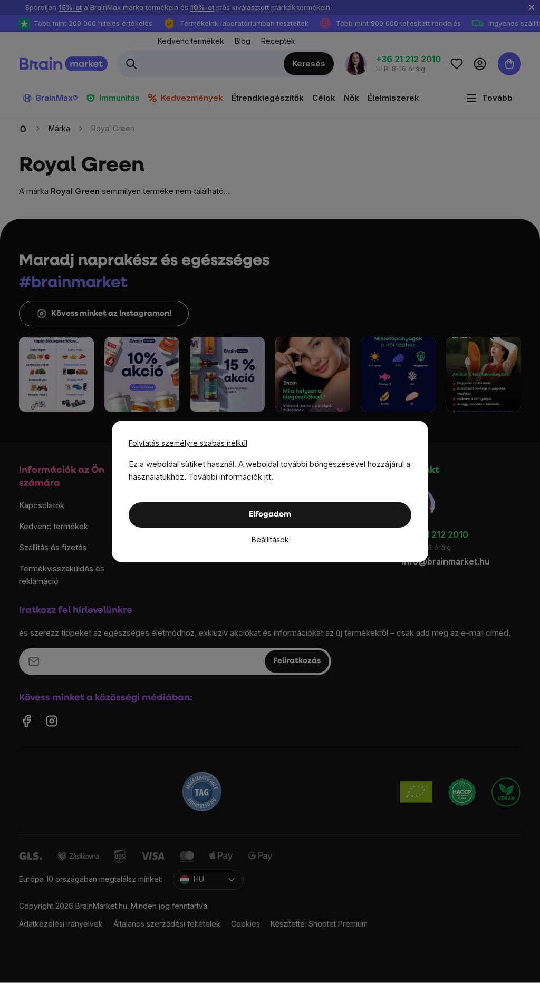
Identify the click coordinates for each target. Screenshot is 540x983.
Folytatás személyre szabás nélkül (188, 443)
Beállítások (270, 539)
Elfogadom (270, 515)
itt (267, 477)
